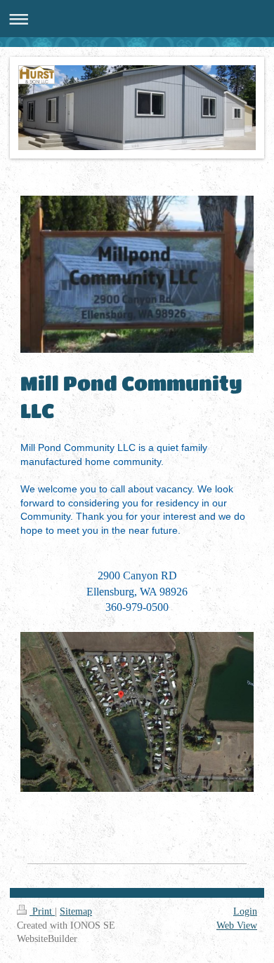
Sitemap (76, 911)
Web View (236, 925)
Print (42, 911)
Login (245, 911)
